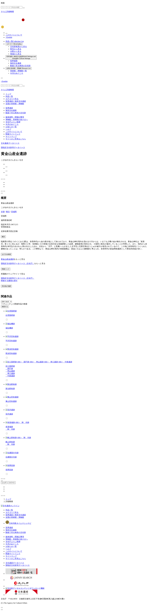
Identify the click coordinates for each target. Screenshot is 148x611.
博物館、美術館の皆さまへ (17, 119)
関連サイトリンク (13, 134)
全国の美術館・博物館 (18, 68)
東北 (8, 212)
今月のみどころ (16, 73)
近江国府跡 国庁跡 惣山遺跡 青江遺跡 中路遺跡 (10, 371)
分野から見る (15, 51)
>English (9, 37)
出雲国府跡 (10, 315)
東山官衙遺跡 (11, 401)
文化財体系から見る (18, 47)
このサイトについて (14, 35)
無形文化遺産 (15, 63)
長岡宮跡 (9, 470)
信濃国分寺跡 (11, 457)
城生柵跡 (9, 328)
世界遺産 (14, 61)
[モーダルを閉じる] (2, 607)
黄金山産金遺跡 (7, 259)
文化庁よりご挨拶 (13, 122)
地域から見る (15, 54)
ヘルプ (8, 129)
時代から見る (15, 49)
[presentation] (2, 304)
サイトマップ (11, 136)
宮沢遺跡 (9, 414)
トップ (8, 94)
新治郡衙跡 (10, 389)
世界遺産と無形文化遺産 (21, 57)
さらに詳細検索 (7, 11)
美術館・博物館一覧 (18, 71)
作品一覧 (15, 41)
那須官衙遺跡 (11, 353)
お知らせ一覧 (11, 127)
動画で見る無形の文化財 (20, 66)
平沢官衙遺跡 (11, 341)
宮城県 (14, 212)
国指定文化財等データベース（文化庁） (17, 263)
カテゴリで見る (14, 44)
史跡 (3, 212)
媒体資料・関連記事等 (15, 117)
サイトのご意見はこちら (16, 139)
